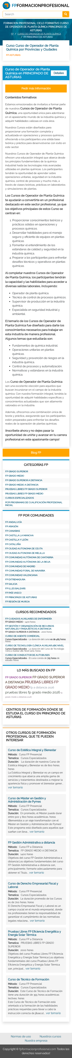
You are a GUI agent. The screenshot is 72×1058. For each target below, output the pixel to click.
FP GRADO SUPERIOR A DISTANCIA (23, 480)
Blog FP (36, 452)
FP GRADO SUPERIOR (16, 471)
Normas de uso (21, 1036)
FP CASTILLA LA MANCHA (19, 535)
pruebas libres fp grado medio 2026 (32, 692)
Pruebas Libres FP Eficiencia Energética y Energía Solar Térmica (34, 933)
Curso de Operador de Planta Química (39, 34)
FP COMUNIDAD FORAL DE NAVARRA (25, 570)
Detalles (59, 73)
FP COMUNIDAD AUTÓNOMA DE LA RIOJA (27, 562)
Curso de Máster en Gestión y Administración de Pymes (27, 800)
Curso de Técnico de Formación (28, 979)
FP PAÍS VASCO (13, 592)
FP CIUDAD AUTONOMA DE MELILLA (25, 553)
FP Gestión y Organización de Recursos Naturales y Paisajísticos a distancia (29, 627)
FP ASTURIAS (13, 55)
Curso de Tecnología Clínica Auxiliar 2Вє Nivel (34, 645)
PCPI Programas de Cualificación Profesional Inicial (33, 503)
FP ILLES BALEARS (15, 588)
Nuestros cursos (50, 1036)
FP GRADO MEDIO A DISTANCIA (21, 484)
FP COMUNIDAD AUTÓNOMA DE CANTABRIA (29, 557)
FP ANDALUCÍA (13, 522)
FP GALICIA (11, 584)
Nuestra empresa (36, 1040)
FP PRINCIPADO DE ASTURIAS (21, 597)
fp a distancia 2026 (42, 687)
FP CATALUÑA (13, 544)
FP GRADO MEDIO (14, 475)
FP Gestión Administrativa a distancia (31, 842)
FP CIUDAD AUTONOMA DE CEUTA (24, 548)
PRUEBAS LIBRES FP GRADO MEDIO (24, 493)
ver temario (15, 787)
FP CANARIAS (12, 531)
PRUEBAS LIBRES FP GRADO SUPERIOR (26, 489)
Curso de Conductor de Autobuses (27, 655)
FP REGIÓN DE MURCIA (17, 601)
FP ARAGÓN (11, 526)
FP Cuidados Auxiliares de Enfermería (28, 618)
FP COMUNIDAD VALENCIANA (21, 575)
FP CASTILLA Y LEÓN (16, 539)
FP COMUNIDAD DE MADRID (20, 566)
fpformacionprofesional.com (37, 1049)
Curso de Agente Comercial (22, 636)
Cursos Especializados (19, 498)
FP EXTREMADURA (15, 579)
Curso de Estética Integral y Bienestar (32, 750)
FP (12, 34)
